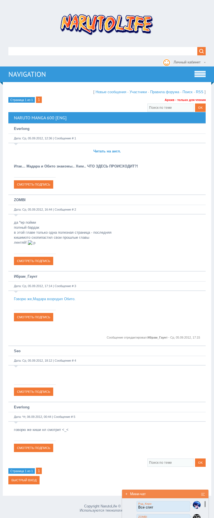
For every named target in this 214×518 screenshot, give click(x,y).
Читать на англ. (107, 151)
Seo (17, 351)
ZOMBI (20, 200)
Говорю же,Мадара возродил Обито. (45, 299)
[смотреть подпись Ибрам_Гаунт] (33, 317)
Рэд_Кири (145, 503)
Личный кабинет (187, 62)
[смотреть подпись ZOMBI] (33, 261)
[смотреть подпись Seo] (33, 391)
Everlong (22, 129)
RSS (199, 92)
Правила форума (164, 92)
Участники (138, 92)
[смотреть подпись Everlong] (33, 184)
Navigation (27, 74)
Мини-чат (135, 494)
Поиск (188, 92)
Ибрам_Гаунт (25, 276)
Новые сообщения (111, 92)
